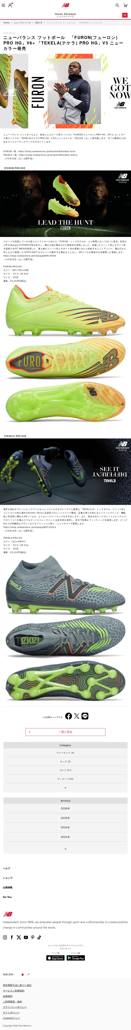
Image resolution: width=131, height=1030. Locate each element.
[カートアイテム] (125, 5)
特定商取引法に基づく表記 (17, 985)
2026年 (65, 808)
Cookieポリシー (11, 1017)
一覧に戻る (65, 731)
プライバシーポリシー (15, 1007)
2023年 (65, 837)
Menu (125, 15)
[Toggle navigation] (3, 5)
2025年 (65, 818)
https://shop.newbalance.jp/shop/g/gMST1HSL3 (29, 527)
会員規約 (7, 996)
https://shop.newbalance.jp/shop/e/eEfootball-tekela (48, 155)
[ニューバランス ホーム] (65, 5)
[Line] (85, 717)
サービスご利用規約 (13, 990)
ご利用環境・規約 (12, 1001)
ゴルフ (65, 770)
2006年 (10, 656)
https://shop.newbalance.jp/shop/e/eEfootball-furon (47, 151)
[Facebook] (68, 717)
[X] (77, 717)
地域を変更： (9, 974)
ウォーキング (66, 752)
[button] (10, 5)
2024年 (65, 827)
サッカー (65, 778)
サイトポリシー (11, 1012)
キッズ (65, 761)
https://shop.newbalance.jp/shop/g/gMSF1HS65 (29, 256)
